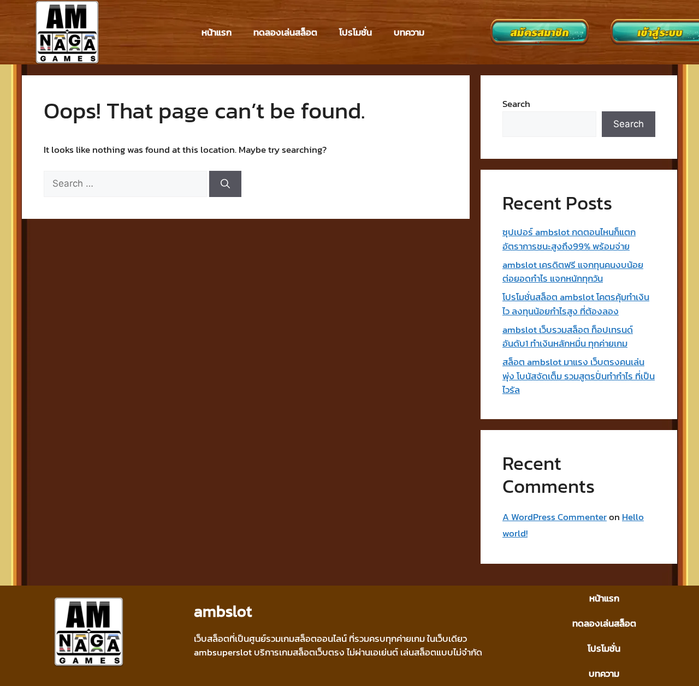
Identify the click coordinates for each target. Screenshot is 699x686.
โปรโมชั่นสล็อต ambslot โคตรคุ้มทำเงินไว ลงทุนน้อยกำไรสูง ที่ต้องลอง (575, 304)
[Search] (225, 184)
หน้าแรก (217, 32)
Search (516, 104)
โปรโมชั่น (355, 32)
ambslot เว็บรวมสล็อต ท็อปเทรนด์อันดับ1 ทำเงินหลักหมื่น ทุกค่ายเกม (567, 337)
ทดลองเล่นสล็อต (285, 32)
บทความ (409, 32)
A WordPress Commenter (554, 517)
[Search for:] (126, 183)
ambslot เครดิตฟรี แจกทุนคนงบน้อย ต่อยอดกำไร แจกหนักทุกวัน (572, 272)
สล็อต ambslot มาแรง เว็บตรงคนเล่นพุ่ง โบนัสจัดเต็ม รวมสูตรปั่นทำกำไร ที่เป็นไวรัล (578, 376)
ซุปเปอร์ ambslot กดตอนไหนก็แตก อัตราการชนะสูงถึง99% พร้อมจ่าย (569, 239)
